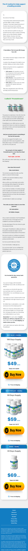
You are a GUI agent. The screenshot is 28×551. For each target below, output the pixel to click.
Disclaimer (14, 516)
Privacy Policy (14, 518)
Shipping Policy (14, 520)
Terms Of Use (14, 514)
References (14, 512)
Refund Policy (14, 523)
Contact (14, 510)
